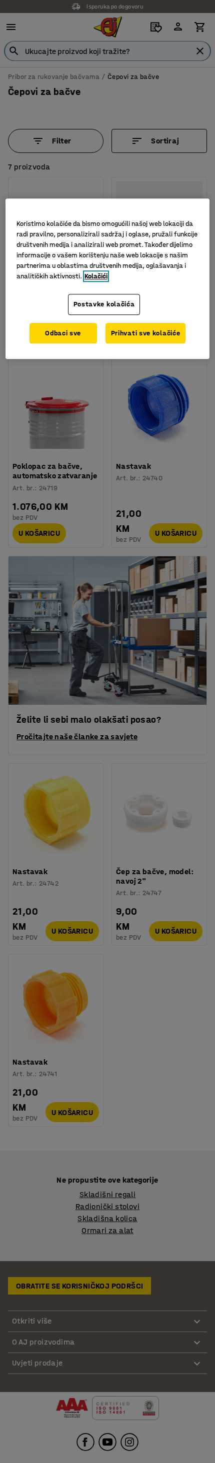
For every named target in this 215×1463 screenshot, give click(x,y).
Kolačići (96, 276)
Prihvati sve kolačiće (145, 333)
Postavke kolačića (104, 304)
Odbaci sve (63, 333)
